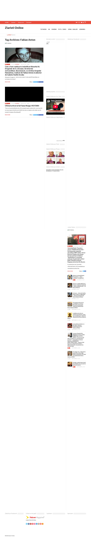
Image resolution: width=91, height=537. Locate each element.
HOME (7, 22)
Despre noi (21, 22)
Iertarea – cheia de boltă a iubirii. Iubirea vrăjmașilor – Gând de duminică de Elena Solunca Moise (79, 295)
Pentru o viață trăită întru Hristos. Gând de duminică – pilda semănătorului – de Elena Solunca (79, 285)
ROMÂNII (54, 29)
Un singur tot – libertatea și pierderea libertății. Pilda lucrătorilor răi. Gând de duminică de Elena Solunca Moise (77, 354)
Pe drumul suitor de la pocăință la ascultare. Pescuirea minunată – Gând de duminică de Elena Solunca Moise (76, 305)
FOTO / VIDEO (62, 29)
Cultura (8, 64)
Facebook (41, 81)
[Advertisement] (45, 10)
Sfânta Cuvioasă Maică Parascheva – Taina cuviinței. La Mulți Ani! (78, 277)
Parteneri (28, 22)
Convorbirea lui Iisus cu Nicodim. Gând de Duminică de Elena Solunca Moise (78, 325)
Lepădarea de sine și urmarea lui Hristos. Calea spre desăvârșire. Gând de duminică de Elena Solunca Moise (77, 316)
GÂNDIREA (82, 29)
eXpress (17, 64)
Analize (8, 103)
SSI (49, 29)
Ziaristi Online (14, 27)
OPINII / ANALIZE (73, 29)
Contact (13, 22)
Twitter (35, 81)
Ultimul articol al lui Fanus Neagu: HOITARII (22, 106)
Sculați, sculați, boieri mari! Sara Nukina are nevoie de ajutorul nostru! (79, 364)
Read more (7, 81)
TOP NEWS (43, 29)
